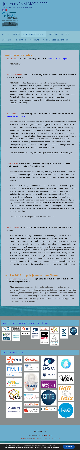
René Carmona (13, 58)
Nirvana (41, 435)
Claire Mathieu (12, 163)
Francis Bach (12, 279)
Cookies (57, 439)
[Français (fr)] (6, 10)
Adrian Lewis (12, 113)
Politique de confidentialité (45, 439)
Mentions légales (25, 439)
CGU (33, 439)
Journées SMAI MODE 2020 (25, 3)
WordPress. (48, 435)
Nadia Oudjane (13, 227)
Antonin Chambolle (14, 74)
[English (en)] (3, 10)
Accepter (69, 447)
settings (56, 448)
